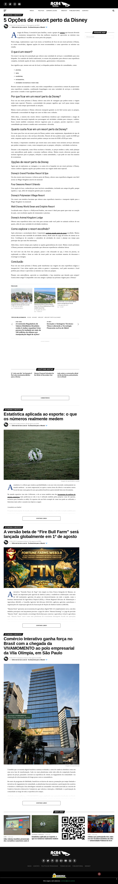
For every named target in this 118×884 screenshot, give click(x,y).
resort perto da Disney (53, 317)
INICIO (29, 866)
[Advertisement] (45, 353)
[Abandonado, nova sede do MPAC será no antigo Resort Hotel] (68, 294)
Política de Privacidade (49, 866)
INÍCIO (32, 10)
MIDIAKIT (88, 866)
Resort (41, 317)
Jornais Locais (51, 10)
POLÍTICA (41, 10)
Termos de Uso (65, 866)
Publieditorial (74, 10)
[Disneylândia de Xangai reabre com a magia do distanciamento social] (21, 295)
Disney (35, 317)
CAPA (29, 317)
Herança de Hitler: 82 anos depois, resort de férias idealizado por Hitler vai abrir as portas (44, 306)
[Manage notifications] (99, 873)
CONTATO (85, 10)
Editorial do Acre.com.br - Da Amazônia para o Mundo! (28, 27)
